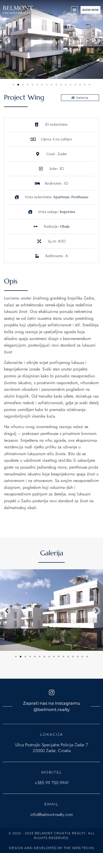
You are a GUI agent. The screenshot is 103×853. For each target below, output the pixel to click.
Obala (64, 226)
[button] (74, 9)
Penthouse (79, 197)
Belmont (18, 8)
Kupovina (67, 211)
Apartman (61, 197)
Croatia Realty (17, 13)
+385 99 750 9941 (52, 783)
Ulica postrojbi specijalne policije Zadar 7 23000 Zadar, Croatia (51, 748)
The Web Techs (79, 848)
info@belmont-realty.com (51, 814)
